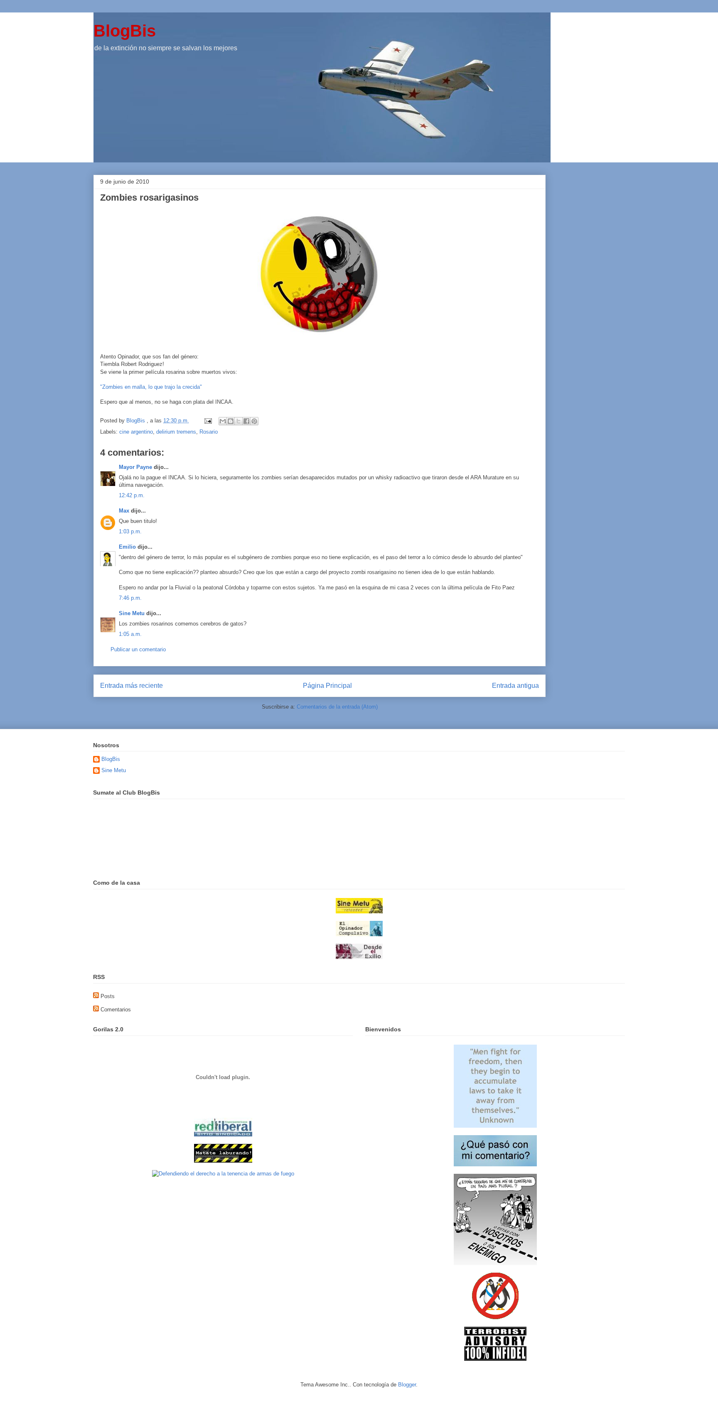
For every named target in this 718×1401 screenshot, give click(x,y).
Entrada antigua (515, 685)
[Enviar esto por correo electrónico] (223, 421)
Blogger (407, 1384)
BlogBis (124, 31)
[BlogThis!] (230, 421)
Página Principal (327, 685)
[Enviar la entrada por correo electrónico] (208, 420)
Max (124, 511)
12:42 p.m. (132, 495)
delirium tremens (176, 432)
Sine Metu (132, 613)
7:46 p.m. (130, 598)
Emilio (127, 547)
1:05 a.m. (130, 634)
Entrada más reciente (131, 685)
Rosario (208, 432)
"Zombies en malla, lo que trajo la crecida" (151, 387)
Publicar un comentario (138, 649)
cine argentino (136, 432)
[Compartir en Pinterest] (254, 421)
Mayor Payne (135, 467)
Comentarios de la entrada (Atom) (337, 707)
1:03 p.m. (130, 531)
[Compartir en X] (238, 421)
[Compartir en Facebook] (246, 421)
